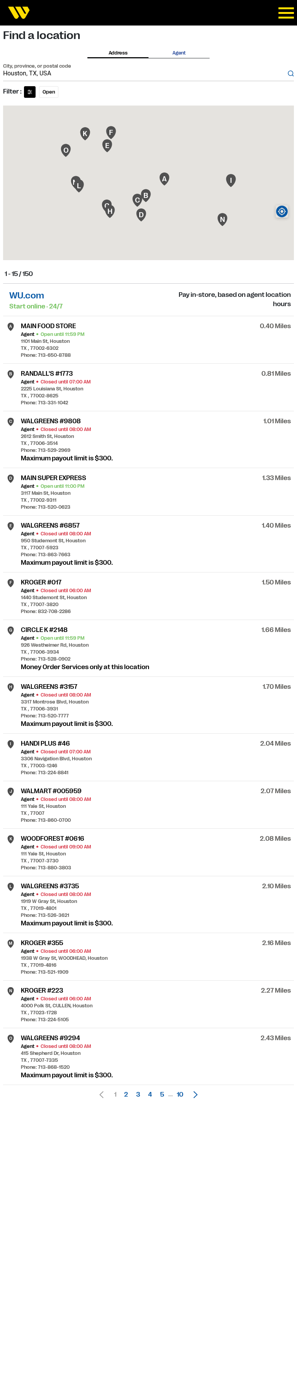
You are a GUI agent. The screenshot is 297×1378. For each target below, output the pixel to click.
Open (49, 92)
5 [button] (162, 1094)
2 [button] (126, 1094)
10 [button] (180, 1094)
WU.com (26, 295)
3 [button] (138, 1094)
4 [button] (150, 1094)
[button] (193, 1095)
